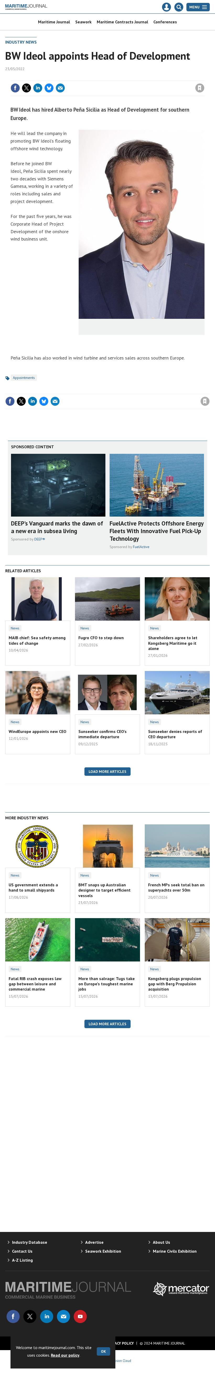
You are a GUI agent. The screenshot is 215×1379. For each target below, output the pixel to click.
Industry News (21, 42)
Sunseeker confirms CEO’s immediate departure (102, 734)
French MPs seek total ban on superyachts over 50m (176, 887)
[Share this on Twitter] (26, 88)
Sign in (137, 77)
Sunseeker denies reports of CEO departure (175, 734)
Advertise (94, 1242)
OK (103, 1351)
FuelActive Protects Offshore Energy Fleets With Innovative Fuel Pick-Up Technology (156, 530)
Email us (63, 1316)
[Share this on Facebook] (15, 88)
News (15, 628)
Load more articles (107, 771)
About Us (161, 1242)
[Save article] (200, 88)
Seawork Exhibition (103, 1251)
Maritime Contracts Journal (122, 21)
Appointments (24, 377)
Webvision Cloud (119, 1361)
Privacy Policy (120, 1343)
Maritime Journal (54, 21)
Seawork (83, 21)
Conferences (165, 21)
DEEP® (39, 539)
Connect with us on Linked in (46, 1316)
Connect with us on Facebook (13, 1316)
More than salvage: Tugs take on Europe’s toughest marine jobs (106, 984)
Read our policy (65, 1355)
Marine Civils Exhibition (175, 1251)
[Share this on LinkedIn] (37, 88)
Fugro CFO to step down (101, 637)
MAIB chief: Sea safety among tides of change (37, 640)
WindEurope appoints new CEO (37, 731)
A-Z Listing (22, 1260)
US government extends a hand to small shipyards (33, 887)
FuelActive (141, 546)
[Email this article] (60, 88)
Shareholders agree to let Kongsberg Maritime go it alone (172, 643)
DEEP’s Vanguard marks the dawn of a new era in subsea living (57, 527)
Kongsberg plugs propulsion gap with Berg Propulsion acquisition (174, 984)
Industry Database (29, 1242)
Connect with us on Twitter (30, 1316)
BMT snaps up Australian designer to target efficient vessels (104, 890)
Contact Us (22, 1251)
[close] (203, 77)
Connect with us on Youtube (80, 1316)
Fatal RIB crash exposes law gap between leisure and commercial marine (35, 984)
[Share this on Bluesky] (49, 88)
